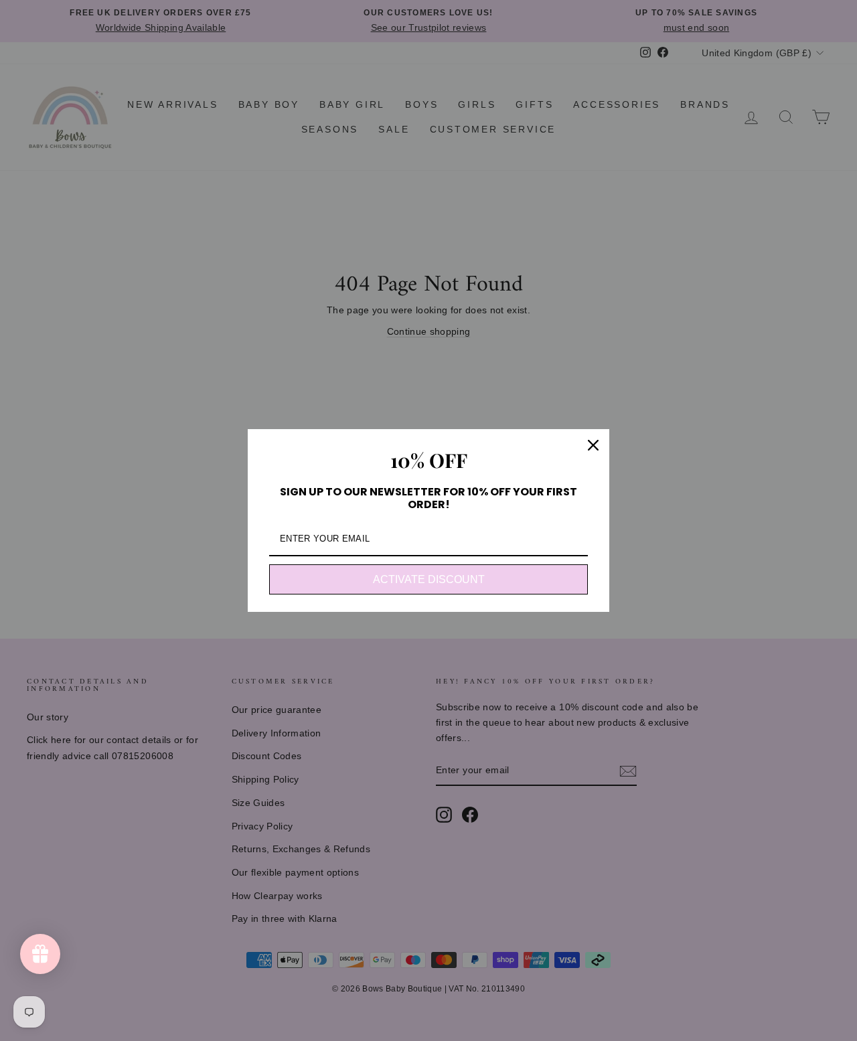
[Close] (593, 445)
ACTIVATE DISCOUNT (429, 579)
